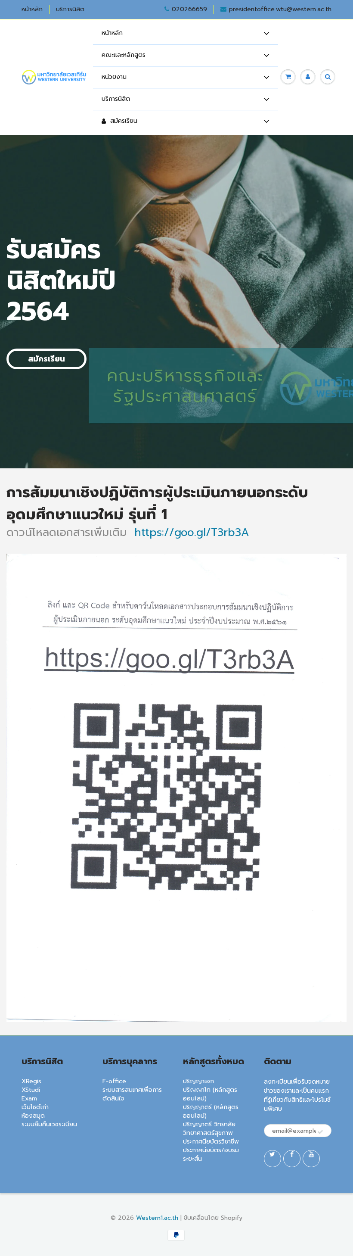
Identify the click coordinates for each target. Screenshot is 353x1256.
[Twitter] (272, 1158)
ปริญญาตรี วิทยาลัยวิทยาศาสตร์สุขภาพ (209, 1129)
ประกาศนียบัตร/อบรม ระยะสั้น (211, 1154)
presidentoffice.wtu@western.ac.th (280, 9)
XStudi (31, 1089)
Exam (29, 1098)
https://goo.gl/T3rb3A (191, 532)
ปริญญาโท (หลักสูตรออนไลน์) (210, 1094)
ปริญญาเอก (198, 1081)
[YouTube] (311, 1158)
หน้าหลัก (32, 9)
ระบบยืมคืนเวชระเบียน (49, 1124)
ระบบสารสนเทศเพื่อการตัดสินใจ (132, 1094)
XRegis (31, 1081)
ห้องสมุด (33, 1115)
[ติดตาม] (320, 1132)
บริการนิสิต (70, 9)
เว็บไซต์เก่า (35, 1107)
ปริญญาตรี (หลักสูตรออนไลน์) (210, 1111)
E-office (114, 1081)
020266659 (189, 9)
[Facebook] (291, 1158)
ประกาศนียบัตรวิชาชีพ (211, 1141)
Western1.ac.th (157, 1217)
